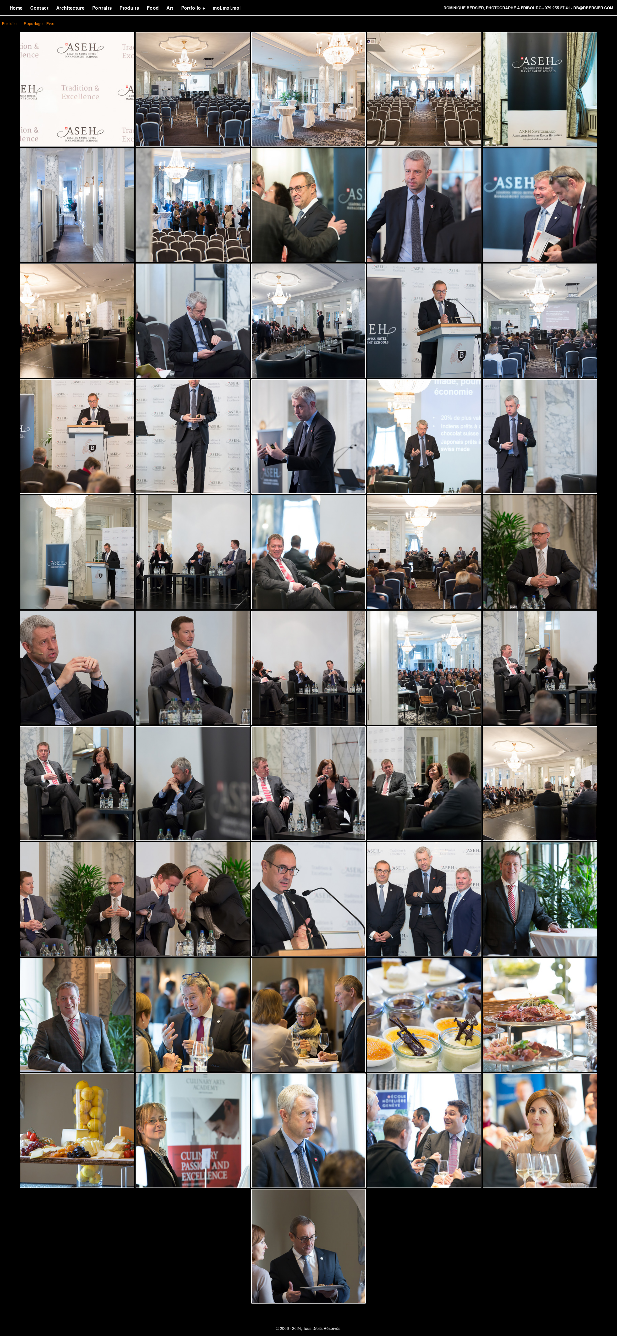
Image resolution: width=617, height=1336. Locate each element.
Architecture (70, 7)
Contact (39, 7)
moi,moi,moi (227, 7)
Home (16, 7)
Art (169, 7)
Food (153, 7)
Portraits (102, 7)
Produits (129, 7)
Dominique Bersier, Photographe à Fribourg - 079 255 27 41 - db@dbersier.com (528, 8)
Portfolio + (193, 7)
